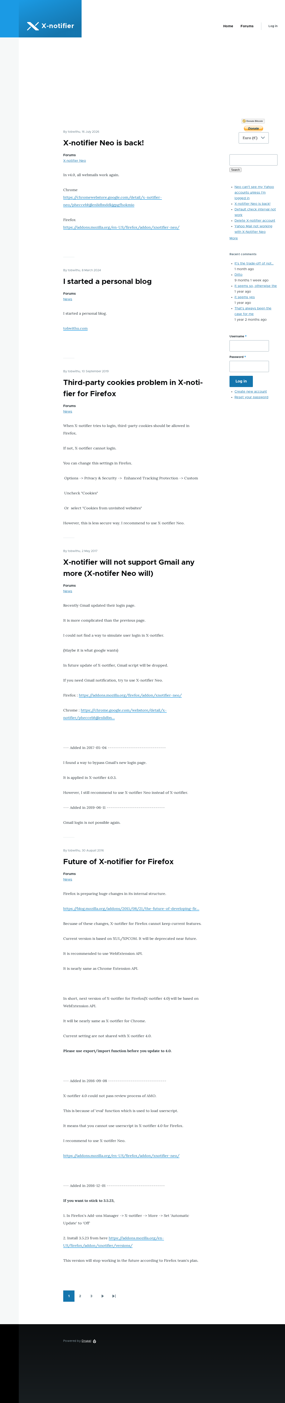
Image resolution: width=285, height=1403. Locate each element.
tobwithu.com (75, 328)
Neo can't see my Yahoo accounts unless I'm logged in (254, 192)
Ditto (238, 274)
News (67, 299)
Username (237, 336)
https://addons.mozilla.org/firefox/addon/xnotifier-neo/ (130, 695)
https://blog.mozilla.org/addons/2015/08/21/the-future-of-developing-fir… (131, 908)
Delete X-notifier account (255, 220)
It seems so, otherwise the (256, 286)
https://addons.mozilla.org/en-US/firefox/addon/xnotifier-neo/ (121, 227)
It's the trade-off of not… (254, 263)
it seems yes (245, 297)
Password (236, 357)
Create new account (251, 391)
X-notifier (58, 26)
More (234, 238)
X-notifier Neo (74, 160)
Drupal (86, 1341)
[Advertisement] (152, 87)
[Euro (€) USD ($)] (253, 134)
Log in (273, 26)
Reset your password (251, 397)
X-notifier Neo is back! (252, 203)
